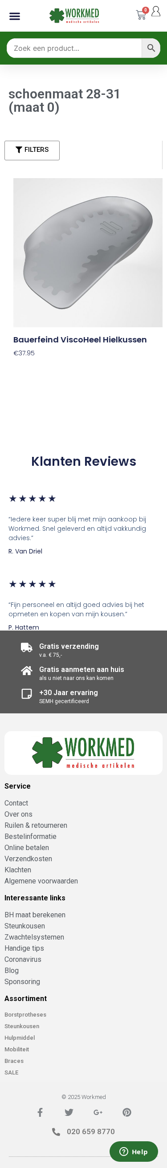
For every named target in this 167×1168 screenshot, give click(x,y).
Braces (14, 1061)
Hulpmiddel (19, 1037)
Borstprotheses (25, 1014)
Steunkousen (21, 1026)
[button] (15, 15)
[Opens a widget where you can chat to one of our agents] (133, 1152)
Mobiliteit (16, 1049)
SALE (11, 1072)
